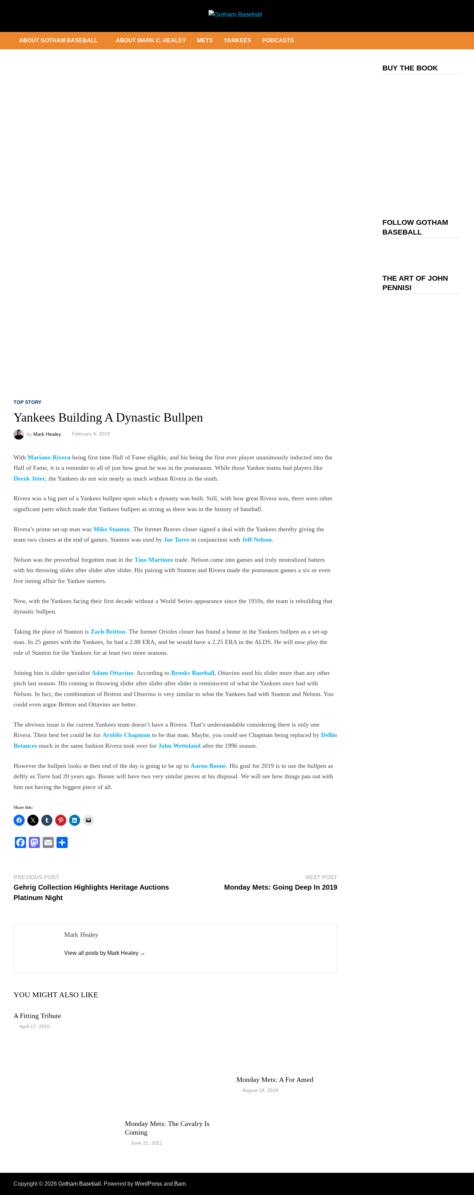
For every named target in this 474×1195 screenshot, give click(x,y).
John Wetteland (179, 745)
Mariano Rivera (48, 457)
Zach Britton (108, 631)
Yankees (237, 40)
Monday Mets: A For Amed (274, 1079)
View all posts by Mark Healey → (104, 953)
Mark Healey (47, 434)
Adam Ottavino (112, 672)
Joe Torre (176, 539)
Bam (180, 1184)
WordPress (148, 1184)
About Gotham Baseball (58, 40)
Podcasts (278, 40)
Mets (205, 40)
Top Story (27, 402)
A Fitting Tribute (37, 1015)
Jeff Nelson (257, 539)
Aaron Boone (208, 765)
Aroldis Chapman (126, 734)
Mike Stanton (111, 529)
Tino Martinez (153, 559)
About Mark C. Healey (151, 40)
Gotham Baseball (79, 1184)
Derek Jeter (29, 478)
